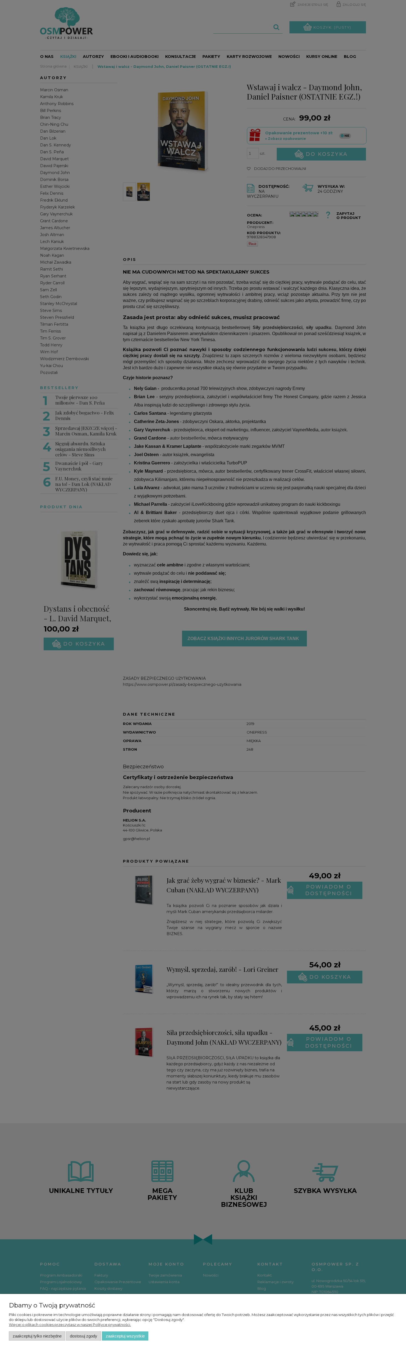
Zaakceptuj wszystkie (125, 1336)
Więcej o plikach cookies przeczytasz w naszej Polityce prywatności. (70, 1324)
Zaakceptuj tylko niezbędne (37, 1336)
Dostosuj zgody (83, 1336)
